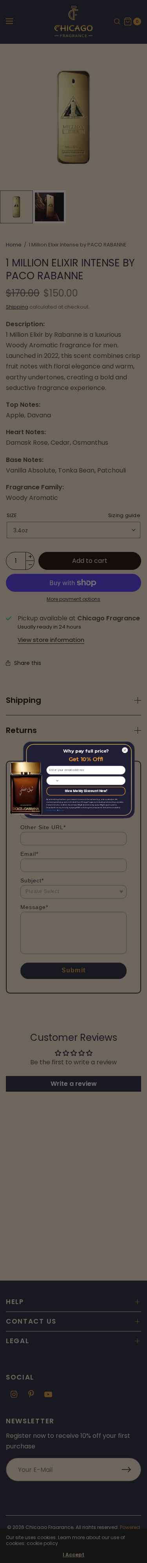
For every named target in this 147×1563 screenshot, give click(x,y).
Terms (60, 810)
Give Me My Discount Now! (85, 791)
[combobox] (52, 780)
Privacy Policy (51, 810)
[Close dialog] (125, 750)
